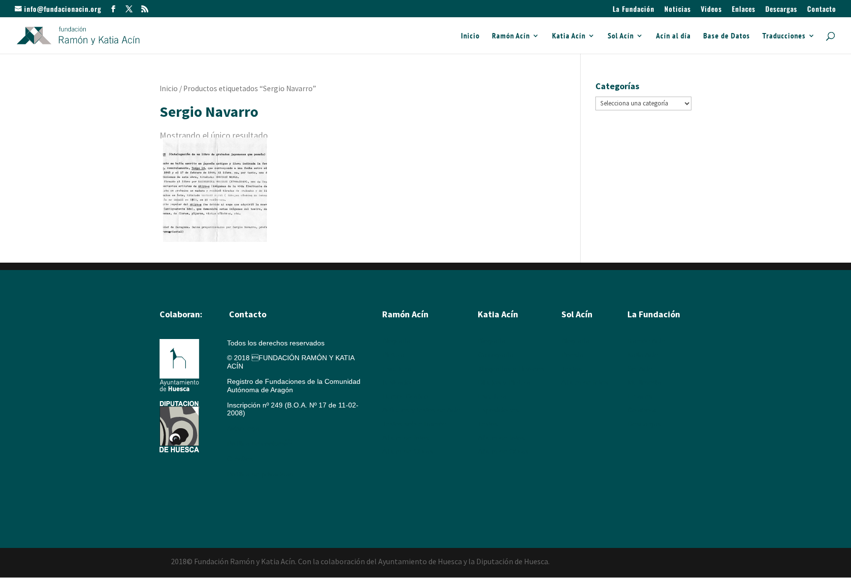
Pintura (393, 355)
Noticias (677, 9)
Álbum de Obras (407, 451)
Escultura (396, 369)
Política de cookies (259, 443)
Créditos (240, 459)
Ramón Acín (511, 36)
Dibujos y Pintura (504, 382)
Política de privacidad (260, 474)
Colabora (641, 410)
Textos (488, 424)
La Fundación (634, 9)
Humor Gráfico (405, 396)
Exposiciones (498, 410)
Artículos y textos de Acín (421, 410)
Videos (711, 9)
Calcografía (496, 355)
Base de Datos (726, 36)
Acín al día (673, 36)
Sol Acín (621, 36)
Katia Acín (569, 36)
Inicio (470, 36)
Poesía (572, 355)
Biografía (396, 341)
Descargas (781, 9)
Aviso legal (244, 428)
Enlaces (743, 9)
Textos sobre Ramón (414, 424)
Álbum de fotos (405, 438)
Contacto (821, 9)
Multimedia (644, 382)
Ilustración (398, 382)
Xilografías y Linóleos (511, 369)
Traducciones (784, 36)
